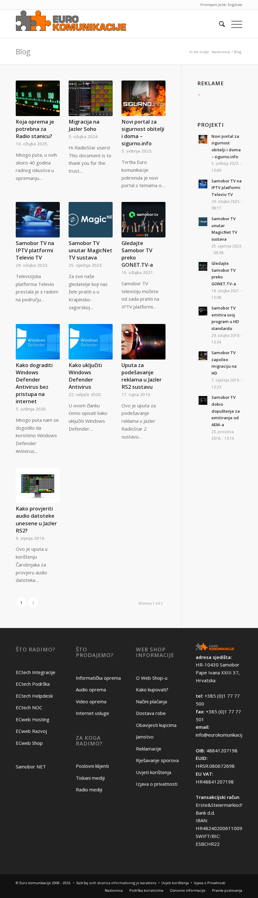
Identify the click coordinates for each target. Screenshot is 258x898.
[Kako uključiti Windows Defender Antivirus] (91, 342)
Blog (23, 52)
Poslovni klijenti (92, 766)
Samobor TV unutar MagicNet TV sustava (90, 250)
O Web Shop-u (151, 678)
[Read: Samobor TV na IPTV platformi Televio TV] (203, 184)
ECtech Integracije (35, 672)
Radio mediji (89, 789)
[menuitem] (219, 24)
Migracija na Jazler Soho (84, 125)
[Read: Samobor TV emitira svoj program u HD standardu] (203, 311)
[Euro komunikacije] (71, 24)
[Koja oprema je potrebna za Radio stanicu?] (38, 98)
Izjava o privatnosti (156, 784)
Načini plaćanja (151, 701)
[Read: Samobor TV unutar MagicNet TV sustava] (203, 221)
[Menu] (233, 24)
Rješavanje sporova (157, 760)
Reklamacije (148, 748)
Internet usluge (92, 713)
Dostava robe (151, 713)
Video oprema (91, 701)
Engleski (235, 4)
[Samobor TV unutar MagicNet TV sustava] (91, 219)
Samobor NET (31, 766)
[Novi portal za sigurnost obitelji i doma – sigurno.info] (143, 98)
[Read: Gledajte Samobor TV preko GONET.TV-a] (203, 266)
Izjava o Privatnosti (209, 882)
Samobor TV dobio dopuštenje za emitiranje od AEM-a (225, 410)
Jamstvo (145, 736)
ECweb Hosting (32, 719)
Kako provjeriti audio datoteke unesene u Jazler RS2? (36, 519)
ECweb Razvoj (31, 731)
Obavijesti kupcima (156, 725)
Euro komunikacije (35, 882)
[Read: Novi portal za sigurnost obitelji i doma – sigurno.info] (203, 139)
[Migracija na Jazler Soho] (91, 98)
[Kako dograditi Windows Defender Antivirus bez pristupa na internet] (38, 342)
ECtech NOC (29, 707)
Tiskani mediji (90, 778)
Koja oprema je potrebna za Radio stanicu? (35, 129)
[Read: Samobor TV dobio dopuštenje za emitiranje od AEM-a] (203, 400)
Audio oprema (91, 689)
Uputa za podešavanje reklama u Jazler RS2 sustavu (141, 375)
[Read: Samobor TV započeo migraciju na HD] (203, 355)
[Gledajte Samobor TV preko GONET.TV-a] (143, 219)
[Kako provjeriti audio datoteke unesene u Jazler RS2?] (38, 485)
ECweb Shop (29, 743)
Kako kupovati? (152, 689)
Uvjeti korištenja (153, 772)
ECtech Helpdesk (34, 696)
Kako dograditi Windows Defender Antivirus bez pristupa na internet (34, 383)
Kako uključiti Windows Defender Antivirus (85, 375)
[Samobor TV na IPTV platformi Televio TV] (38, 219)
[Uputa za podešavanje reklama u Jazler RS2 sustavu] (143, 342)
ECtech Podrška (33, 684)
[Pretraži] (219, 24)
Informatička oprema (98, 678)
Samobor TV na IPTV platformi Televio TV (35, 250)
